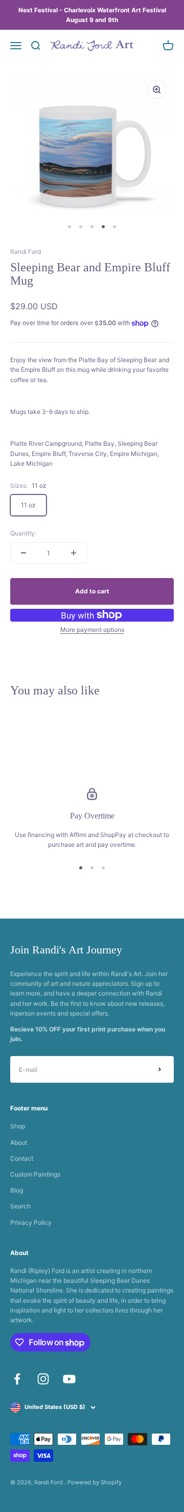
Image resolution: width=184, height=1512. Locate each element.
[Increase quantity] (73, 553)
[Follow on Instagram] (43, 1379)
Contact (21, 1158)
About (18, 1142)
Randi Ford (25, 251)
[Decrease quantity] (23, 553)
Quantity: (23, 533)
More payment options (92, 629)
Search (20, 1206)
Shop (17, 1126)
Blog (16, 1190)
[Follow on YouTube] (69, 1379)
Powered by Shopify (94, 1482)
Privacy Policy (31, 1222)
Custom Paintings (35, 1174)
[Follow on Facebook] (17, 1379)
